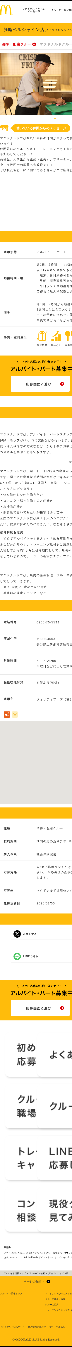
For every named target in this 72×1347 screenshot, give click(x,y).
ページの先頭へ (34, 1281)
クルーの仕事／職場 (55, 1299)
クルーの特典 (52, 1304)
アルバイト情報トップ (11, 1293)
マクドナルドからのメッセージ (33, 10)
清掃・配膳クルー (16, 44)
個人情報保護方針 (37, 1326)
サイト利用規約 (57, 1326)
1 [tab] (55, 118)
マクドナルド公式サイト (12, 1326)
